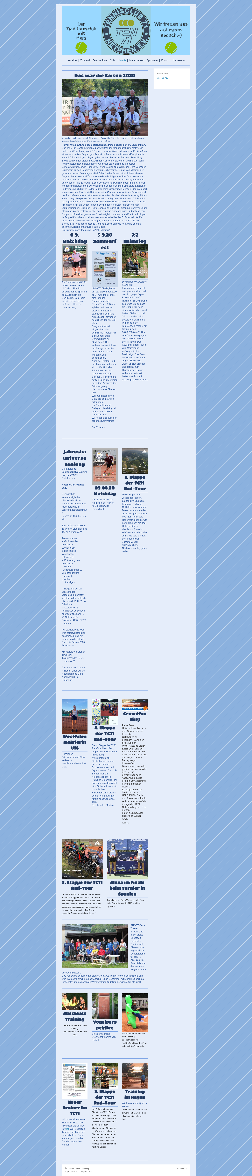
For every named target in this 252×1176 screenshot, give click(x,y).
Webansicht (181, 1169)
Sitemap (85, 1169)
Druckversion (74, 1169)
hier (67, 1129)
